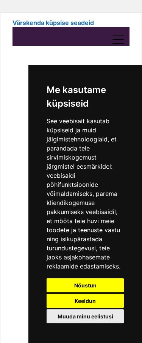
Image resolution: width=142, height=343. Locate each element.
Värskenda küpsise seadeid (53, 22)
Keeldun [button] (85, 301)
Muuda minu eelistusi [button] (85, 316)
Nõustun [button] (85, 285)
